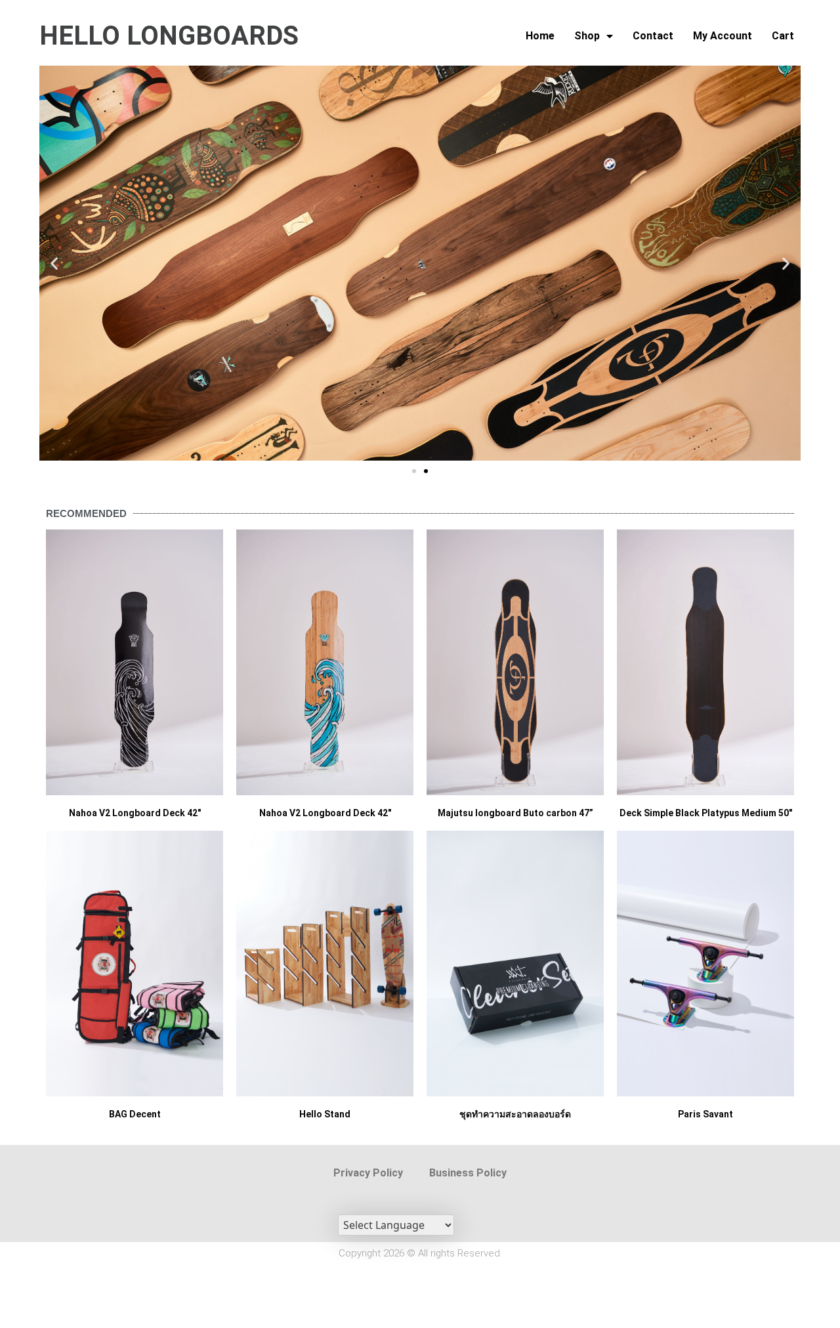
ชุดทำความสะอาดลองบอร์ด (515, 1114)
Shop (587, 36)
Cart (783, 36)
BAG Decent (135, 1114)
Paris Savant (705, 1114)
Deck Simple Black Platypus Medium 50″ (706, 813)
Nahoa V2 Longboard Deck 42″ (135, 813)
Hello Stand (324, 1114)
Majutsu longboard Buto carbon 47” (515, 813)
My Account (722, 36)
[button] (54, 263)
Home (540, 36)
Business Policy (468, 1173)
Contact (653, 36)
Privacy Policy (368, 1173)
